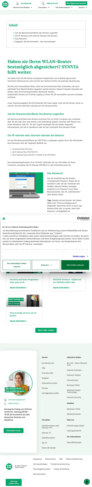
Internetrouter (72, 380)
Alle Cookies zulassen (75, 265)
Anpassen (45, 265)
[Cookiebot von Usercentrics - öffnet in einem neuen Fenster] (79, 219)
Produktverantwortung (60, 464)
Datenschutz (50, 459)
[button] (46, 330)
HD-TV (44, 443)
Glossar (45, 388)
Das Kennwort (21, 39)
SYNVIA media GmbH (75, 426)
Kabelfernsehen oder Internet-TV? (50, 427)
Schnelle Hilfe (47, 373)
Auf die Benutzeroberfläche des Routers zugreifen (36, 33)
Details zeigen (79, 256)
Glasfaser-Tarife (73, 409)
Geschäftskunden (74, 442)
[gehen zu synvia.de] (5, 4)
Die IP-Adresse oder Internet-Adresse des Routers (36, 36)
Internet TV (46, 433)
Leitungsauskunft (74, 431)
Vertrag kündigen (40, 464)
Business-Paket (73, 385)
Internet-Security (74, 397)
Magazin (45, 378)
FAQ (43, 368)
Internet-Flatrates (74, 370)
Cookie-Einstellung (61, 469)
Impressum (37, 459)
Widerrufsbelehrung (74, 459)
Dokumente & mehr (49, 383)
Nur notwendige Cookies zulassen (16, 265)
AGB (60, 459)
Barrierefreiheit (39, 474)
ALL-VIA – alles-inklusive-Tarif (77, 364)
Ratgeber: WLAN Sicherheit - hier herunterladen (35, 42)
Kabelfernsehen (48, 438)
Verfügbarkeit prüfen (50, 393)
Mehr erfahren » (18, 288)
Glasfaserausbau (74, 414)
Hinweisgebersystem (41, 469)
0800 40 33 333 (52, 3)
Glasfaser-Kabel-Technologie (74, 391)
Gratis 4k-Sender (49, 448)
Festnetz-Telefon (74, 375)
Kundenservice (48, 363)
